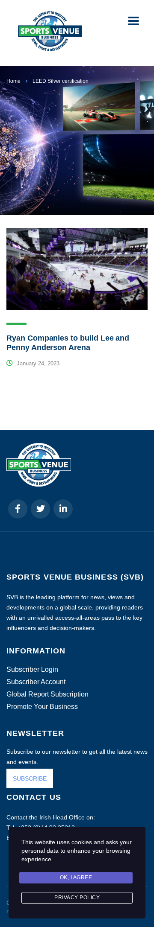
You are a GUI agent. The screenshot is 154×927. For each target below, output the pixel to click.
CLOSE (136, 803)
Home (13, 81)
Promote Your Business (42, 706)
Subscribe (54, 904)
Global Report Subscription (47, 694)
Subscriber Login (32, 669)
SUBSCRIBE (30, 778)
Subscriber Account (35, 682)
